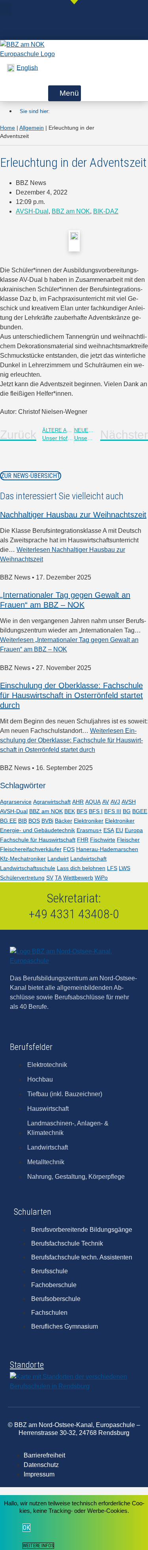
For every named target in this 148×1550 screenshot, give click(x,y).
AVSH (129, 802)
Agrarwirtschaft (52, 802)
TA (58, 877)
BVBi (47, 820)
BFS (82, 811)
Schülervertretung (22, 877)
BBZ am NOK (71, 211)
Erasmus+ (89, 830)
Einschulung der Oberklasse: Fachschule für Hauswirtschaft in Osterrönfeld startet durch (71, 695)
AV (105, 802)
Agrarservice (16, 802)
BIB (22, 820)
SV (49, 877)
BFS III (112, 811)
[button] (5, 8)
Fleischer (128, 839)
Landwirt (58, 858)
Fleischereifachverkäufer (31, 849)
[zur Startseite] (29, 54)
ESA (108, 830)
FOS (69, 849)
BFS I (96, 811)
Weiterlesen (71, 740)
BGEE (139, 811)
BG (127, 811)
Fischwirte (102, 839)
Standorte (27, 1364)
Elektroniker (88, 820)
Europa (134, 830)
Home (7, 128)
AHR (78, 802)
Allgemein (31, 128)
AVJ (115, 802)
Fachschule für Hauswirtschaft (37, 839)
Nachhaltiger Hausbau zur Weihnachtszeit (73, 514)
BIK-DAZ (105, 211)
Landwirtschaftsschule (27, 868)
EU (119, 830)
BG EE (8, 820)
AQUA (93, 802)
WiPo (101, 877)
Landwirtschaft (88, 858)
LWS (124, 868)
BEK (69, 811)
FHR (82, 839)
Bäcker (63, 820)
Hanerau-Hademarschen (107, 849)
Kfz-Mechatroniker (23, 858)
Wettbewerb (78, 877)
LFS (112, 868)
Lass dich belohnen (81, 868)
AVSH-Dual (32, 211)
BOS (34, 820)
